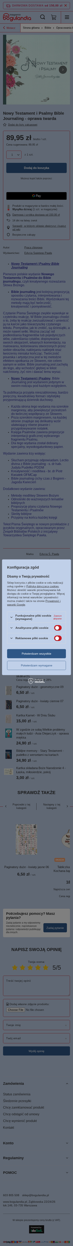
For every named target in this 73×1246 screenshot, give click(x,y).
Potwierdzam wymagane (36, 665)
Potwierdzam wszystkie (36, 653)
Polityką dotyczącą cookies (42, 586)
